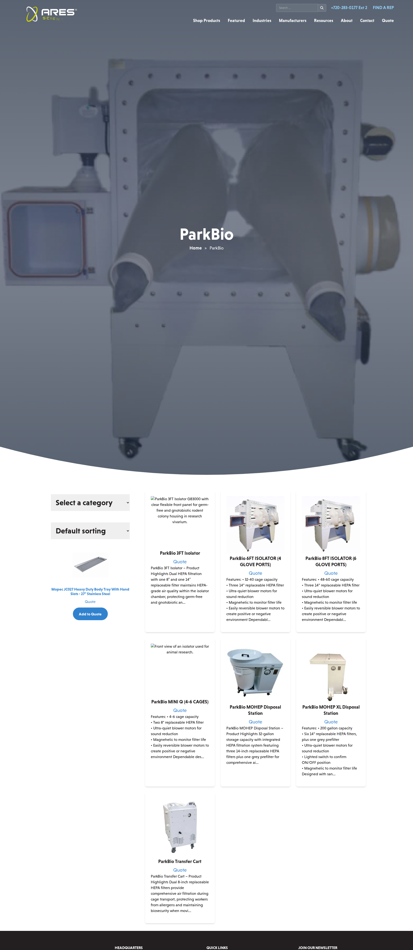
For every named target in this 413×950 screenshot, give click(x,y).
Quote (388, 20)
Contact (367, 20)
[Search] (322, 8)
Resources (323, 20)
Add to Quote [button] (179, 628)
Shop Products (206, 20)
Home (196, 247)
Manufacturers (292, 20)
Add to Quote (90, 614)
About (347, 20)
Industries (262, 20)
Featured (236, 20)
